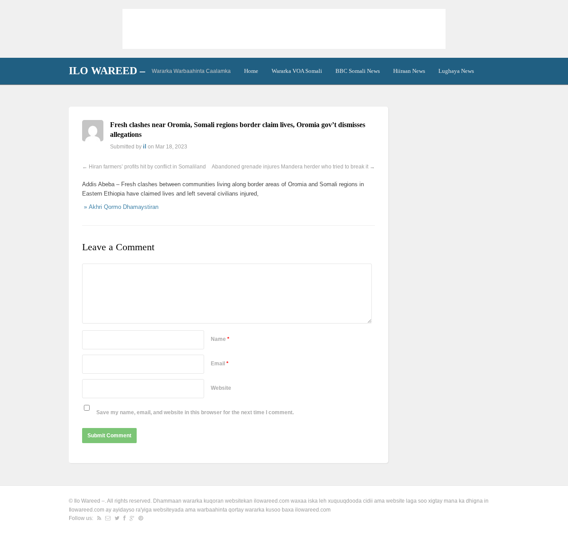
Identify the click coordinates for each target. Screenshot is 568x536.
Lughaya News (456, 71)
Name (220, 339)
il (144, 146)
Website (221, 388)
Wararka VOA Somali (297, 71)
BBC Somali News (357, 71)
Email (220, 363)
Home (251, 71)
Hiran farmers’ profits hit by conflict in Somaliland (147, 167)
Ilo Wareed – (107, 70)
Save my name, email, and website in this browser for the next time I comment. (195, 412)
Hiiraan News (409, 71)
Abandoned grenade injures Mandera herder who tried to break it (290, 167)
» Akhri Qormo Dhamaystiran (120, 207)
